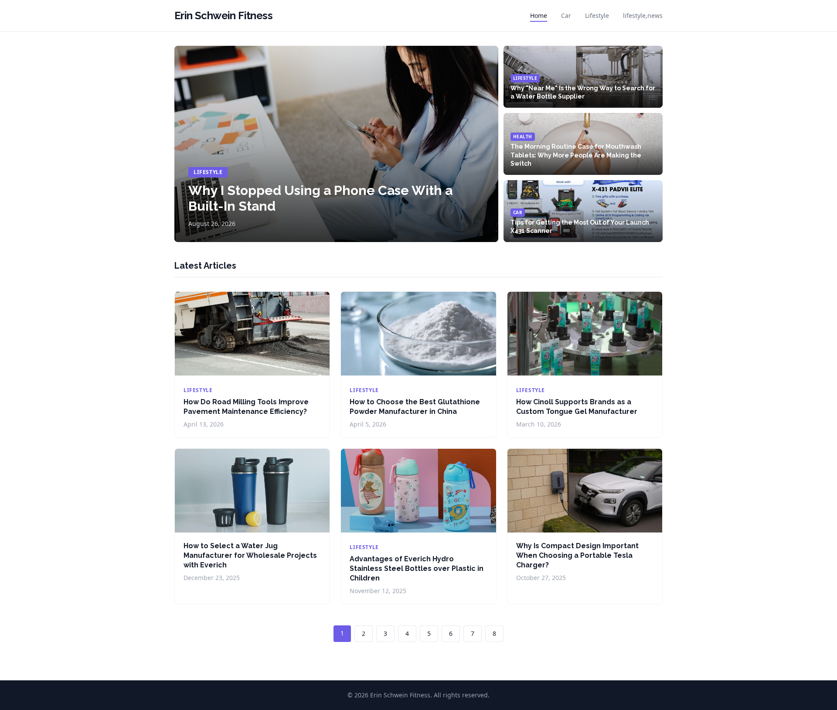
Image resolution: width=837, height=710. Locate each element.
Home (538, 15)
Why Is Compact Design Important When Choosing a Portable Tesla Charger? (577, 555)
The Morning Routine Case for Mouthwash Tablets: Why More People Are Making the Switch (575, 155)
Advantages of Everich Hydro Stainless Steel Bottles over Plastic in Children (416, 568)
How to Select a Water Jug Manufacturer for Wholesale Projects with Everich (250, 555)
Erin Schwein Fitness (223, 15)
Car (566, 15)
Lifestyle (597, 15)
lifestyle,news (643, 15)
